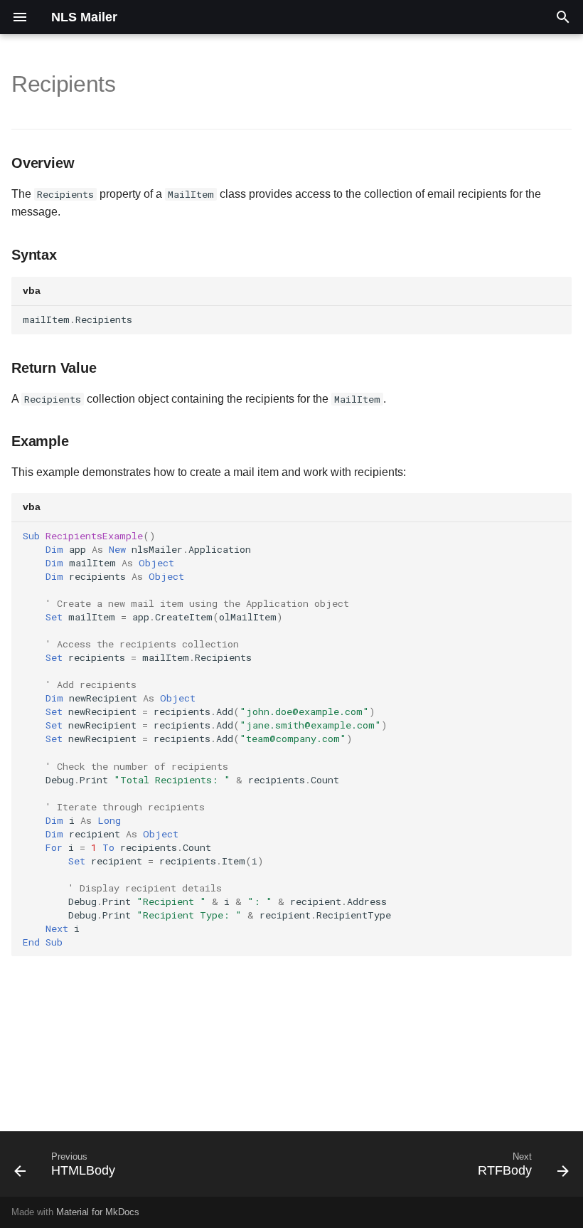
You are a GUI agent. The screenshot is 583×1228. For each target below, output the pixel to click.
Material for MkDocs (97, 1212)
